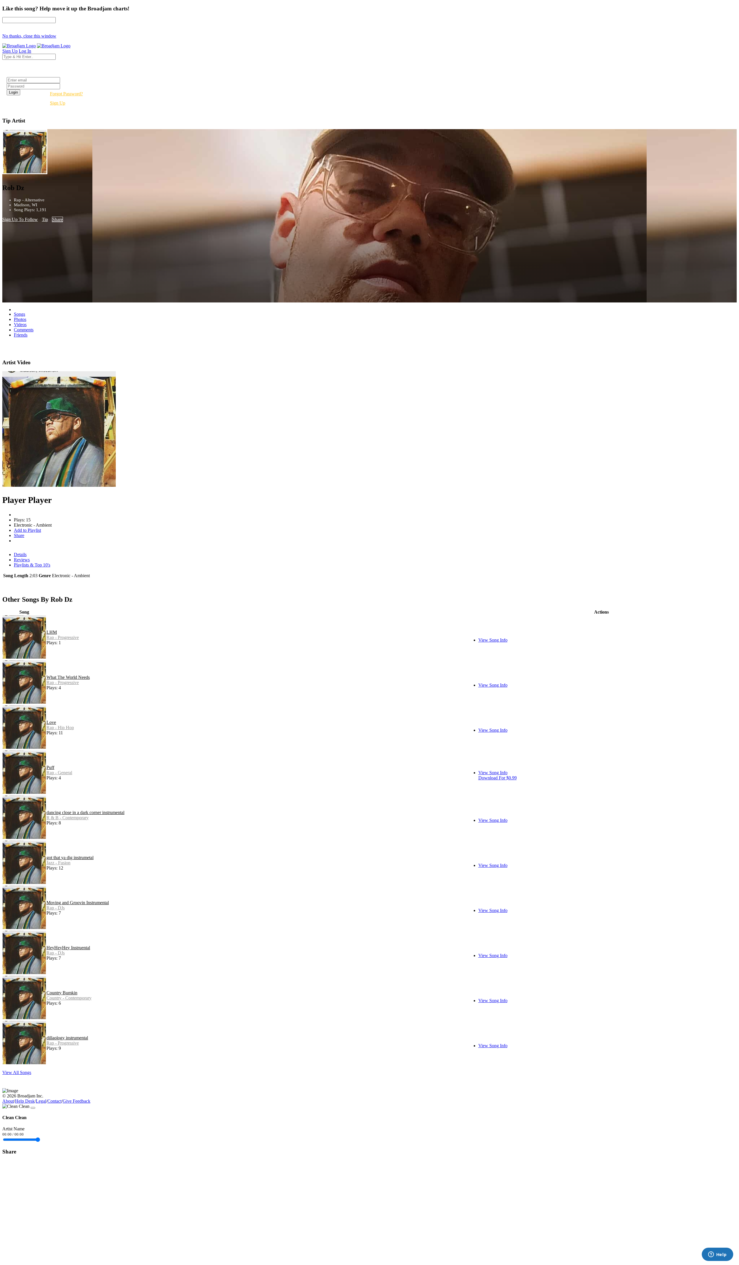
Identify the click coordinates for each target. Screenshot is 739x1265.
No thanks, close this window (29, 36)
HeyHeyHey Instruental (68, 947)
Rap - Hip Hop (60, 727)
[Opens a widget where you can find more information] (717, 1255)
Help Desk (25, 1101)
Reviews (22, 559)
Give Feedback (76, 1101)
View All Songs (16, 1072)
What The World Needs (68, 677)
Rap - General (59, 772)
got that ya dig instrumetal (70, 857)
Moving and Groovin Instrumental (77, 902)
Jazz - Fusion (58, 862)
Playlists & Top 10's (32, 564)
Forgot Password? (66, 93)
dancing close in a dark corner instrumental (85, 812)
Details (20, 554)
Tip (45, 219)
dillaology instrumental (67, 1037)
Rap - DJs (55, 907)
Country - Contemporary (69, 997)
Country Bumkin (61, 992)
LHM (51, 632)
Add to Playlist (27, 530)
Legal (41, 1101)
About (8, 1101)
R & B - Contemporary (67, 817)
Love (51, 722)
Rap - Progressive (62, 637)
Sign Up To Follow (20, 219)
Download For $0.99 (497, 777)
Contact (54, 1101)
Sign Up (57, 103)
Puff (50, 767)
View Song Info (492, 640)
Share (57, 219)
